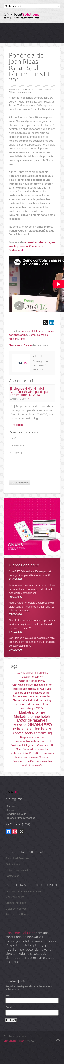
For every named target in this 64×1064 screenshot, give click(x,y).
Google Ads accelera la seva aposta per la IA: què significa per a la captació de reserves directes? (32, 624)
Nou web (25, 673)
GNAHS (24, 89)
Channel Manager (15, 902)
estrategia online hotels (32, 729)
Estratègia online (43, 684)
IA (52, 745)
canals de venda (30, 765)
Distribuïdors (12, 864)
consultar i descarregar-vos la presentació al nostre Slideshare (32, 246)
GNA (48, 741)
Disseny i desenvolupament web (24, 891)
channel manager (29, 757)
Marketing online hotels (32, 716)
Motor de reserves (32, 720)
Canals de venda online (36, 749)
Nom (8, 994)
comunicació (44, 688)
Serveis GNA (21, 700)
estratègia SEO (32, 708)
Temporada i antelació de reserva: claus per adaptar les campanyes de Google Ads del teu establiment (32, 589)
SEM (40, 765)
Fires (22, 338)
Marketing (44, 757)
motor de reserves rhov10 (32, 680)
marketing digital (19, 753)
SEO (48, 724)
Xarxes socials (23, 733)
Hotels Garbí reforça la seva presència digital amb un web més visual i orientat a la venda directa (31, 606)
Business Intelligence (32, 330)
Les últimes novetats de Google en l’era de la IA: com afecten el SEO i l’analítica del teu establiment (32, 641)
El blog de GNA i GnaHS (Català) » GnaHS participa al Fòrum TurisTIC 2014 (30, 391)
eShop (18, 749)
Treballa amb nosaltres (18, 870)
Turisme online (23, 92)
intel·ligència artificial (24, 688)
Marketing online (32, 712)
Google (34, 672)
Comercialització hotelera (28, 741)
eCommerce (43, 745)
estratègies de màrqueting (38, 761)
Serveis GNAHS (27, 724)
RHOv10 (34, 753)
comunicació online (40, 696)
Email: (9, 1007)
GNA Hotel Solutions (23, 684)
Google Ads (18, 761)
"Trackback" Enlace (20, 345)
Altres (12, 92)
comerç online (23, 692)
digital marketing (40, 700)
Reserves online (40, 692)
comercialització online (32, 704)
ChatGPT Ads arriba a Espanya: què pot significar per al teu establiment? (30, 573)
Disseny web (20, 696)
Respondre (17, 424)
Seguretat (43, 672)
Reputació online (32, 737)
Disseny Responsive (32, 676)
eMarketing (44, 733)
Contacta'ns (12, 875)
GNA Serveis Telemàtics (15, 1041)
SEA (17, 757)
